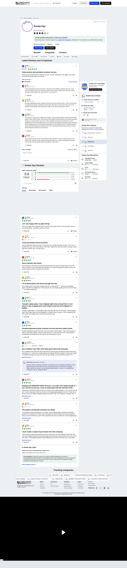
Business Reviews (91, 485)
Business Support (67, 486)
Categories (58, 3)
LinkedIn (108, 488)
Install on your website (95, 89)
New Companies (91, 483)
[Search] (41, 3)
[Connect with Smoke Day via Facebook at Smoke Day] (84, 115)
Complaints (50, 53)
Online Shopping (95, 129)
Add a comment (73, 81)
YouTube (104, 488)
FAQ (51, 484)
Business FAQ (67, 484)
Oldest (51, 190)
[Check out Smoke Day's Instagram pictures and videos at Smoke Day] (87, 115)
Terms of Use (80, 484)
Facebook (96, 488)
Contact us (42, 486)
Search (33, 3)
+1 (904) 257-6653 (88, 102)
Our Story (42, 484)
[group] (25, 56)
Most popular (42, 190)
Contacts (63, 53)
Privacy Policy (80, 486)
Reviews (37, 53)
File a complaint (50, 47)
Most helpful (32, 190)
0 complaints (67, 40)
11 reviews (59, 40)
